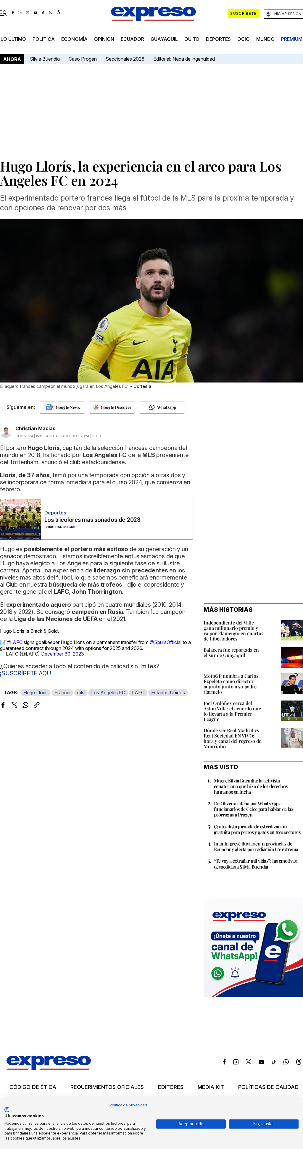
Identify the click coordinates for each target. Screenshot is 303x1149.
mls (80, 692)
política (44, 39)
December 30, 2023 (62, 654)
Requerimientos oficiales (107, 1087)
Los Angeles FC (108, 692)
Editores (170, 1087)
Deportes (218, 39)
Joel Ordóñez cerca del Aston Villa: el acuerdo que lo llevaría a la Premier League (232, 711)
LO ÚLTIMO (13, 39)
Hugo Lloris (35, 692)
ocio (243, 39)
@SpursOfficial (165, 642)
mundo (265, 39)
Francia (62, 692)
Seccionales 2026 (125, 59)
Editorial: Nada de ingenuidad (184, 59)
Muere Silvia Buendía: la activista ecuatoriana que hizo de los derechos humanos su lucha (250, 786)
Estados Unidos (168, 692)
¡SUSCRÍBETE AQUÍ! (27, 673)
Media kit (211, 1087)
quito (191, 39)
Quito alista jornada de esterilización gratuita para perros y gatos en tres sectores (257, 829)
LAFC (138, 692)
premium (291, 39)
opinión (104, 39)
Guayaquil (164, 39)
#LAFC (14, 642)
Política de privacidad (128, 1105)
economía (74, 39)
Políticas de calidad (268, 1087)
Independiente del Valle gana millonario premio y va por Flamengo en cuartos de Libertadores (233, 630)
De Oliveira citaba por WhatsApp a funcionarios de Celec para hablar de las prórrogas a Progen (253, 809)
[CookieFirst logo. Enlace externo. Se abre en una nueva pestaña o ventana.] (6, 1109)
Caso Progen (83, 59)
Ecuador (132, 39)
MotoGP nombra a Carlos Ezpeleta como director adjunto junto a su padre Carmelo (231, 684)
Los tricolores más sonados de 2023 (92, 520)
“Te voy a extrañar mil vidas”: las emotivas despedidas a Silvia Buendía (255, 863)
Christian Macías (35, 428)
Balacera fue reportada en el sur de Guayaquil (231, 652)
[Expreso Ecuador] (49, 1068)
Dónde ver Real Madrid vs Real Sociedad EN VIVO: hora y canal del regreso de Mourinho (232, 738)
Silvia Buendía (45, 59)
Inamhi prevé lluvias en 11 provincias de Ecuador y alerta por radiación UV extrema (256, 846)
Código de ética (32, 1087)
